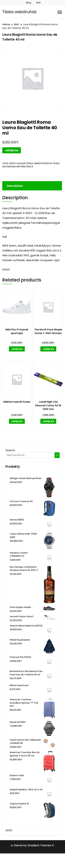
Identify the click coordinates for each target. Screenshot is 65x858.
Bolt (38, 2)
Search (10, 450)
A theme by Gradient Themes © (32, 845)
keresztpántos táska (47, 163)
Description (15, 186)
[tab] (32, 185)
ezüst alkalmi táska (21, 163)
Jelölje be (11, 150)
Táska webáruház (19, 12)
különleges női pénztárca (17, 166)
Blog (28, 2)
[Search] (57, 455)
